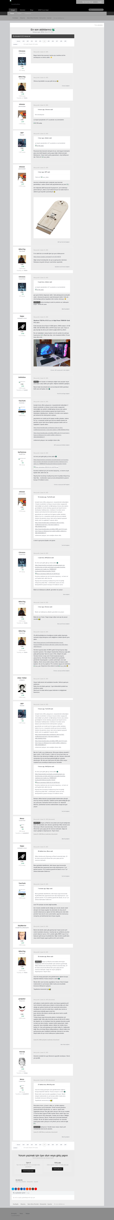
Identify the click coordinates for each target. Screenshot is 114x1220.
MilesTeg (22, 77)
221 (32, 41)
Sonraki (15, 44)
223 (40, 41)
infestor (22, 104)
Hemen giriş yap (58, 1168)
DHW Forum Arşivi (43, 10)
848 (22, 150)
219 (23, 41)
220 (28, 41)
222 (36, 41)
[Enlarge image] (39, 145)
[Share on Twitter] (13, 1189)
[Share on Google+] (18, 1189)
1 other (64, 370)
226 (53, 41)
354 (22, 463)
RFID (42, 32)
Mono (64, 594)
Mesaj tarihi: (41, 52)
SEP (22, 133)
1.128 (22, 695)
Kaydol (99, 2)
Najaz (22, 316)
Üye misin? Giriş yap (88, 2)
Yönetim (19, 13)
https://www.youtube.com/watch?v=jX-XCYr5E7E (47, 256)
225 (49, 41)
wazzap (58, 370)
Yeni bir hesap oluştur (28, 1170)
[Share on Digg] (21, 1189)
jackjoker (22, 999)
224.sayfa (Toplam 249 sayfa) (31, 44)
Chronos (22, 51)
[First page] (13, 41)
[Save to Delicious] (24, 1189)
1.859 (22, 1069)
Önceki (18, 41)
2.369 (22, 413)
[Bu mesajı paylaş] (68, 52)
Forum (12, 13)
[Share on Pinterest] (35, 1189)
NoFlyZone (22, 452)
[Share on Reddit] (27, 1189)
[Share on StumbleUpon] (30, 1189)
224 (44, 41)
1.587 (22, 1016)
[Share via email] (33, 1189)
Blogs (31, 10)
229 (65, 41)
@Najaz (36, 381)
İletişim (28, 1213)
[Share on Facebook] (16, 1189)
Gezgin (13, 10)
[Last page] (20, 44)
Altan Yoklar (22, 678)
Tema (21, 1213)
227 (57, 41)
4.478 (22, 333)
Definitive (22, 377)
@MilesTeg (37, 302)
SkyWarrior (57, 266)
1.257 (22, 121)
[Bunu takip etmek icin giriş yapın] (53, 29)
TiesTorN (64, 242)
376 (22, 68)
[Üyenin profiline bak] (22, 61)
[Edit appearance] (78, 2)
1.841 (22, 386)
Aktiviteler (22, 10)
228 (61, 41)
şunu (43, 752)
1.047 (22, 943)
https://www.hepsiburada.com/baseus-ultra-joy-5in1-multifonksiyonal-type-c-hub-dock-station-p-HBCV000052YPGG (49, 524)
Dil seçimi (14, 1213)
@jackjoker (37, 1127)
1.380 (22, 94)
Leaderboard (28, 13)
